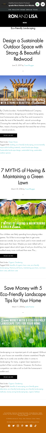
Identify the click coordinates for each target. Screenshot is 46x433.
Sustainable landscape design (10, 150)
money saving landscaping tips (17, 392)
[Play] (38, 4)
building (12, 144)
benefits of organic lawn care (20, 265)
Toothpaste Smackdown (37, 414)
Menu (25, 23)
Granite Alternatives (33, 413)
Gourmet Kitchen (7, 413)
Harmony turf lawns (16, 268)
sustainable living (27, 150)
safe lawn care (13, 270)
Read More (8, 135)
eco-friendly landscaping (24, 144)
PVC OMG (22, 414)
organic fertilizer (34, 392)
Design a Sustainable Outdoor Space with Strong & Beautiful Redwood (23, 49)
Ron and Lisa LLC (14, 418)
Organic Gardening (15, 262)
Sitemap (38, 418)
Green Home (13, 142)
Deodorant (14, 413)
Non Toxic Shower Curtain (13, 414)
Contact (33, 418)
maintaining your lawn (30, 268)
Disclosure (28, 418)
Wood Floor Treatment (23, 415)
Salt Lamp (28, 414)
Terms (24, 418)
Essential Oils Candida (23, 413)
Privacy (20, 418)
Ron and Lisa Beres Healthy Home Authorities (23, 16)
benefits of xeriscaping (17, 386)
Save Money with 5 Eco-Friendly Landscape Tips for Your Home (23, 294)
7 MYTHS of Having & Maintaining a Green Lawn (23, 176)
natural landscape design (29, 147)
